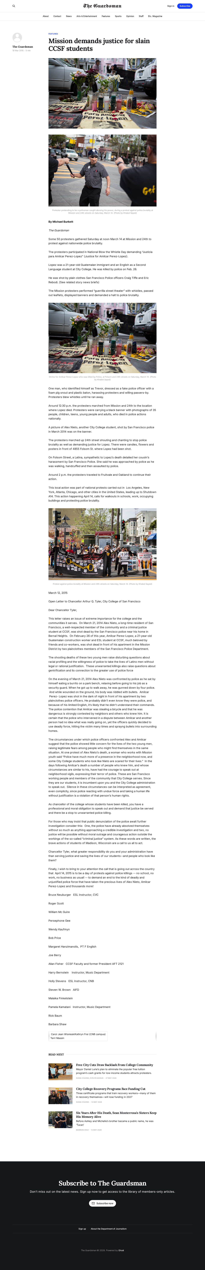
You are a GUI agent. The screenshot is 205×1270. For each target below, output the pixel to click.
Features (106, 16)
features (53, 34)
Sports (118, 16)
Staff (141, 16)
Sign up (82, 1228)
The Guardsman (22, 46)
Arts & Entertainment (87, 16)
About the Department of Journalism (109, 1228)
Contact (57, 16)
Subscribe (185, 6)
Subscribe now (104, 1203)
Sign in (170, 6)
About (46, 16)
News (69, 16)
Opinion (130, 16)
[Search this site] (14, 6)
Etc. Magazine (155, 16)
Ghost (121, 1250)
